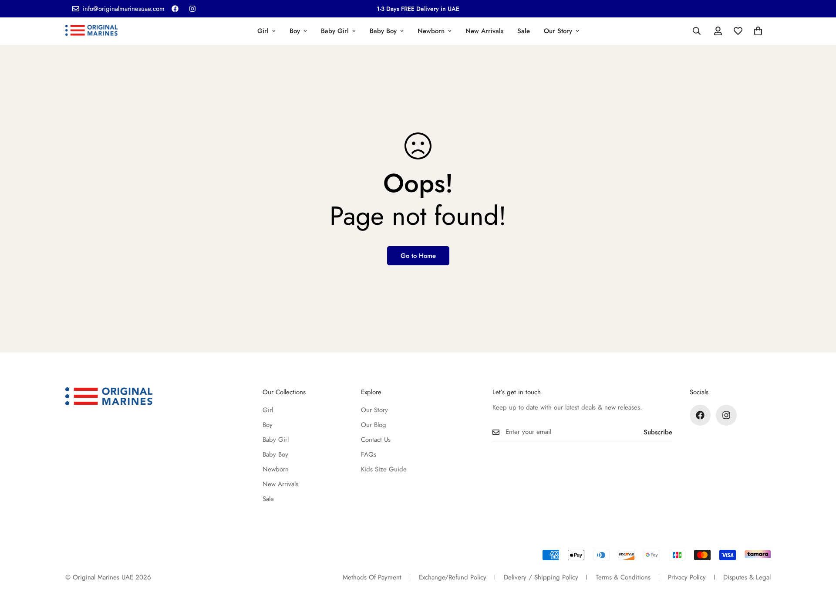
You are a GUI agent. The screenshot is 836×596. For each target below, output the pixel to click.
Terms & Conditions (623, 577)
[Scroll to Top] (819, 548)
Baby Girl (335, 31)
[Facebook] (175, 8)
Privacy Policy (687, 577)
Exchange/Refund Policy (452, 577)
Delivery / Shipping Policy (541, 577)
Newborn (431, 31)
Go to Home (418, 256)
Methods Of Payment (372, 577)
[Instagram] (192, 8)
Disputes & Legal (747, 577)
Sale (523, 31)
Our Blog (373, 425)
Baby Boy (383, 31)
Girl (263, 31)
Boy (295, 31)
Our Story (558, 31)
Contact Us (376, 439)
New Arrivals (484, 31)
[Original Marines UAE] (91, 30)
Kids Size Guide (384, 469)
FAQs (368, 454)
